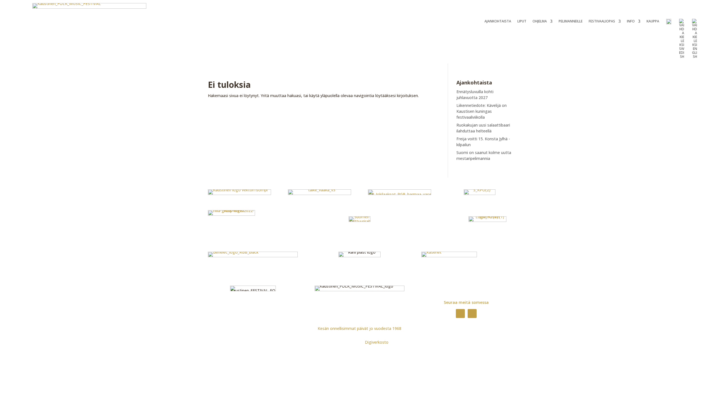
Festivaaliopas (602, 21)
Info (631, 21)
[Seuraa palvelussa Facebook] (460, 313)
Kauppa (653, 21)
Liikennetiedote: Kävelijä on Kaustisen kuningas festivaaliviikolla (481, 111)
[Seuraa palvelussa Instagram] (472, 313)
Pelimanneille (571, 21)
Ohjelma (540, 21)
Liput (521, 21)
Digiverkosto (376, 342)
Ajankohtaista (497, 21)
